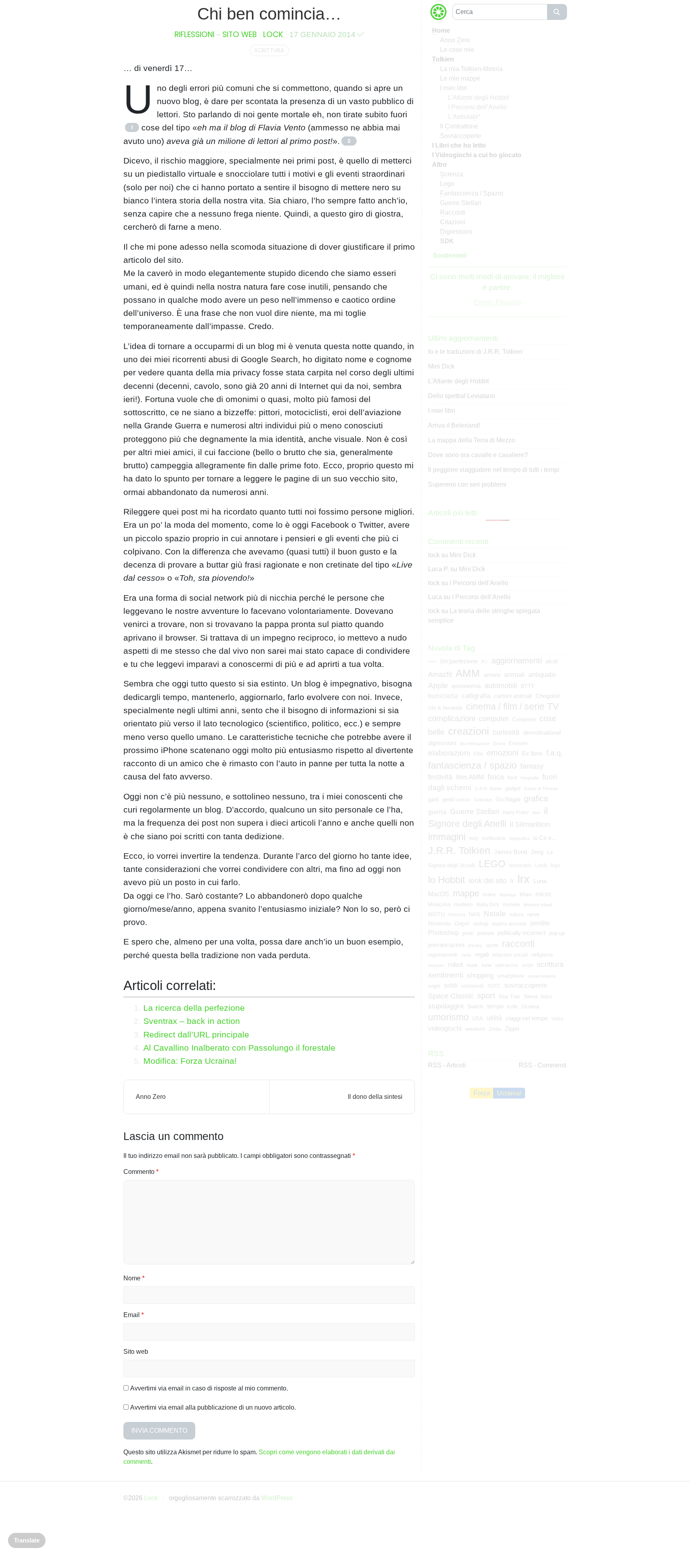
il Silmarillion (530, 824)
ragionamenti (443, 955)
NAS (474, 914)
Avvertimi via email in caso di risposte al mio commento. (209, 1388)
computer (494, 719)
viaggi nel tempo (527, 1018)
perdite (540, 923)
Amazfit (440, 674)
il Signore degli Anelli (488, 817)
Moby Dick (487, 904)
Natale (495, 913)
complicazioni (451, 718)
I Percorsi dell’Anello (479, 583)
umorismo (448, 1017)
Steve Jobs (538, 996)
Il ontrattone (459, 126)
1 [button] (132, 127)
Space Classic (451, 996)
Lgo (447, 183)
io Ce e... (544, 838)
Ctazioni (452, 222)
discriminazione (475, 743)
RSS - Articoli (447, 1065)
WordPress (277, 1498)
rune (487, 965)
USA (477, 1019)
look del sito (488, 881)
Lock (273, 34)
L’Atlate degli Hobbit (478, 97)
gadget (513, 788)
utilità (494, 1018)
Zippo (512, 1029)
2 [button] (349, 141)
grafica (536, 798)
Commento (141, 1171)
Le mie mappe (460, 78)
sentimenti (445, 974)
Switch (475, 1006)
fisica (496, 777)
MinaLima (439, 904)
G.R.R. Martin (488, 788)
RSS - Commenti (543, 1065)
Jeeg (537, 852)
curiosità (506, 732)
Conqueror (524, 719)
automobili (500, 686)
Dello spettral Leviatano (461, 395)
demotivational (542, 732)
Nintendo (439, 923)
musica (456, 914)
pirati (468, 933)
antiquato (541, 674)
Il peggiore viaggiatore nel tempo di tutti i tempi (493, 469)
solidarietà (472, 986)
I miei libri (453, 88)
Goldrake (483, 799)
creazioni (468, 731)
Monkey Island (537, 904)
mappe (466, 893)
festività (440, 777)
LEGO (492, 864)
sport (486, 995)
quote (492, 945)
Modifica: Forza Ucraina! (190, 1060)
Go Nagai (508, 799)
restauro (436, 965)
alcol (551, 661)
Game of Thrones (541, 788)
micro (543, 893)
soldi (451, 985)
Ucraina (530, 1007)
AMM (468, 673)
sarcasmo (506, 965)
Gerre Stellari (460, 202)
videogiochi (445, 1028)
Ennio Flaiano (497, 302)
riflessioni (194, 34)
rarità (466, 955)
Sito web (135, 1351)
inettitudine (494, 838)
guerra (437, 811)
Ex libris (532, 753)
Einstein (518, 743)
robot (455, 964)
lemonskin (520, 865)
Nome (134, 1278)
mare (489, 894)
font (512, 777)
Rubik (472, 965)
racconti (518, 944)
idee (536, 812)
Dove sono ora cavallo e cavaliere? (478, 455)
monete (511, 904)
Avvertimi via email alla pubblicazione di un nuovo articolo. (213, 1407)
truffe (512, 1007)
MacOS (438, 894)
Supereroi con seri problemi (467, 484)
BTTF (528, 686)
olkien (443, 59)
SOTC (494, 986)
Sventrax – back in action (191, 1021)
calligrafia (476, 696)
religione (542, 954)
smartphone (510, 976)
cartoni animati (513, 695)
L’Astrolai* (464, 116)
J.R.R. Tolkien (459, 850)
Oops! (462, 923)
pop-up (557, 933)
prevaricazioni (446, 945)
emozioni (502, 752)
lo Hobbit (446, 879)
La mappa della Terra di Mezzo (471, 440)
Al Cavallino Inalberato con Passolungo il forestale (239, 1047)
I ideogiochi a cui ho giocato (476, 155)
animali (514, 674)
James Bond (510, 852)
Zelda (495, 1029)
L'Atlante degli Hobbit (458, 381)
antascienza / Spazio (471, 193)
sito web (239, 34)
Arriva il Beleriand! (454, 425)
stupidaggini (446, 1006)
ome (441, 30)
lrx (524, 878)
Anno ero (455, 40)
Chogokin (547, 696)
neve (533, 914)
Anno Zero (151, 1096)
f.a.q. (554, 753)
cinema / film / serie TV (512, 706)
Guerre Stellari (474, 811)
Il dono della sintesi (375, 1096)
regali (482, 954)
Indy (473, 838)
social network (542, 976)
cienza (451, 174)
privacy (475, 945)
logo (555, 865)
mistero (463, 904)
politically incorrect (521, 933)
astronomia (466, 686)
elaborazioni (449, 753)
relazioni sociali (510, 955)
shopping (480, 975)
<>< (432, 662)
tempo (495, 1006)
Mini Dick (441, 366)
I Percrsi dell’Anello (477, 107)
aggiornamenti (517, 660)
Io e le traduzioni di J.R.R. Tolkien (475, 351)
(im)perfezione (459, 661)
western (475, 1029)
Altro (439, 164)
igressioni (456, 231)
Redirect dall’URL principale (196, 1034)
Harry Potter (516, 812)
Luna (539, 881)
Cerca (557, 12)
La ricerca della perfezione (194, 1007)
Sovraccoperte (460, 135)
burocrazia (443, 695)
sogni (434, 986)
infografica (519, 838)
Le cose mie (457, 49)
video (557, 1019)
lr (512, 880)
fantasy (531, 766)
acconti (452, 212)
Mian (525, 894)
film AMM (470, 777)
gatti (433, 799)
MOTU (436, 914)
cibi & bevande (445, 708)
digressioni (442, 743)
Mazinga (508, 894)
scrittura (269, 50)
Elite (478, 754)
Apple (438, 685)
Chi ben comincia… (269, 13)
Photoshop (443, 932)
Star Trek (509, 997)
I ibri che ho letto (459, 145)
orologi (480, 924)
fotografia (530, 777)
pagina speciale (509, 924)
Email (133, 1314)
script (527, 965)
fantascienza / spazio (472, 765)
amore (492, 675)
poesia (485, 933)
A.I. (484, 662)
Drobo (499, 743)
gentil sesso (456, 800)
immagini (447, 837)
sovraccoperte (525, 985)
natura (516, 914)
